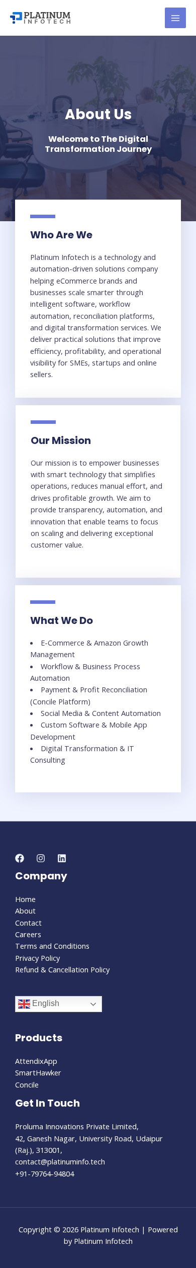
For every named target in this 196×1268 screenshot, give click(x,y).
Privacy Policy (37, 958)
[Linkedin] (61, 858)
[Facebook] (19, 858)
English (44, 1004)
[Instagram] (40, 858)
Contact (28, 923)
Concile (27, 1084)
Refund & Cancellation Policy (62, 969)
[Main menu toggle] (175, 18)
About (25, 910)
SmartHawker (38, 1072)
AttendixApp (36, 1061)
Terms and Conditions (52, 946)
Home (25, 899)
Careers (28, 934)
